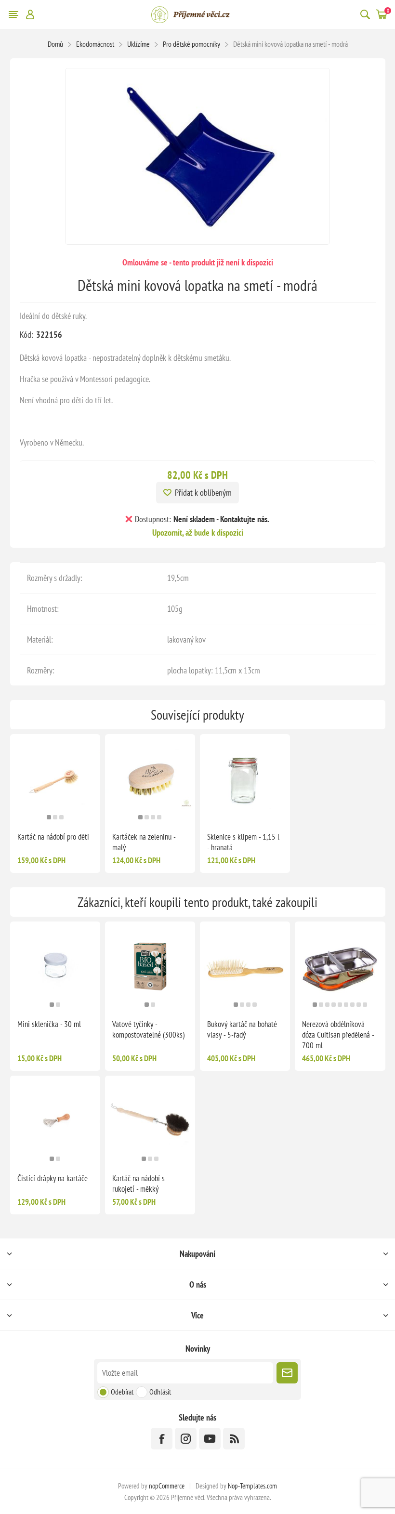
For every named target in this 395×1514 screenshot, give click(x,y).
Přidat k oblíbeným (203, 492)
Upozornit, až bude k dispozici (197, 532)
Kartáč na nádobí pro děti (53, 836)
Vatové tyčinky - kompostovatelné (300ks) (148, 1029)
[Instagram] (186, 1438)
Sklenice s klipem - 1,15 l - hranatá (243, 842)
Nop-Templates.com (252, 1485)
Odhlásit (160, 1391)
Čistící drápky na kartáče (52, 1178)
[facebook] (161, 1438)
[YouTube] (210, 1438)
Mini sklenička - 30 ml (49, 1024)
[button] (49, 817)
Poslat (287, 1372)
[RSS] (234, 1438)
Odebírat (122, 1391)
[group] (55, 779)
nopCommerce (166, 1485)
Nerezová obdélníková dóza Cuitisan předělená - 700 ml (338, 1035)
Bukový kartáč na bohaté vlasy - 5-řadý (242, 1029)
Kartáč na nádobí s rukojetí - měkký (138, 1183)
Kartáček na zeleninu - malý (143, 842)
